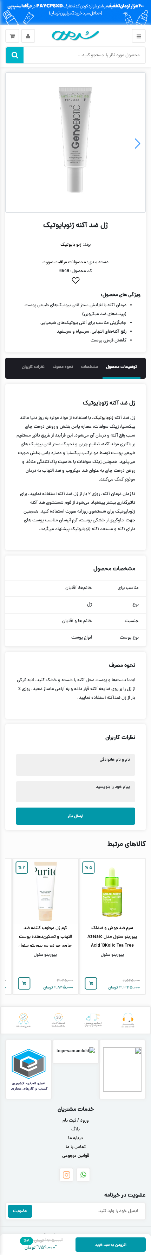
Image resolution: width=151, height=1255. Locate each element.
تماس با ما (76, 1147)
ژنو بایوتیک (70, 245)
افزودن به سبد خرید (110, 1245)
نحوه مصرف (63, 367)
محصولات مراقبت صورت (64, 262)
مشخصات (89, 367)
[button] (13, 143)
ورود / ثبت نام (76, 1120)
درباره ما (75, 1138)
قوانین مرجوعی (75, 1156)
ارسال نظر (75, 816)
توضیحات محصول (121, 367)
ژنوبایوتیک (103, 418)
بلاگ (75, 1129)
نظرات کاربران (33, 367)
